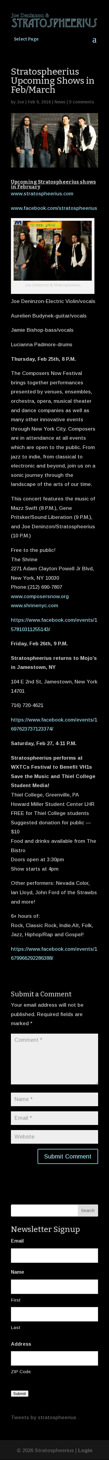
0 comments (81, 101)
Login (85, 1450)
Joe (20, 101)
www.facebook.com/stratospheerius (54, 208)
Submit (19, 1393)
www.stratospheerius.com (42, 194)
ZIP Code (21, 1371)
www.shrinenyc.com (34, 605)
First (16, 1299)
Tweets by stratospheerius (43, 1417)
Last (15, 1327)
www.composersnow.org (40, 596)
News (59, 101)
